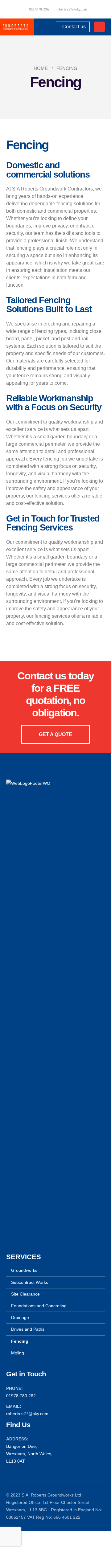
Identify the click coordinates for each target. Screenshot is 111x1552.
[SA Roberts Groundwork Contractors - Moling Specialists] (15, 27)
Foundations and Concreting (39, 1305)
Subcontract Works (29, 1282)
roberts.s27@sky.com (71, 9)
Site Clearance (25, 1294)
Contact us (73, 26)
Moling (17, 1352)
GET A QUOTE (55, 734)
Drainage (20, 1317)
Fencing (19, 1341)
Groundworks (24, 1270)
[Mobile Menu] (99, 27)
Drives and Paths (27, 1329)
